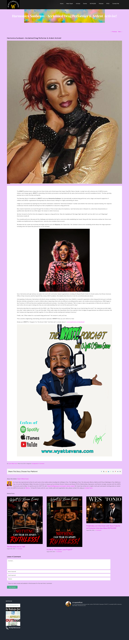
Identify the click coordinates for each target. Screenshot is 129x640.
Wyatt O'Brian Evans (12, 463)
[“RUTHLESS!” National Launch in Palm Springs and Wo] (116, 612)
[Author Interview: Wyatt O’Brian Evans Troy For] (72, 629)
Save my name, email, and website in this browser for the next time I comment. (30, 583)
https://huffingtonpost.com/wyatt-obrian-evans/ (60, 486)
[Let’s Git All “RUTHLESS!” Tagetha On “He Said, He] (87, 629)
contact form (88, 488)
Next (119, 31)
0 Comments (41, 463)
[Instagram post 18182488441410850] (102, 612)
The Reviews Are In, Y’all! (16, 547)
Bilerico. (28, 488)
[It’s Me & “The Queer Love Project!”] (64, 521)
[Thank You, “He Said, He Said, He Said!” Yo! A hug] (116, 620)
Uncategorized (35, 463)
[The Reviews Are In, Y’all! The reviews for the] (72, 620)
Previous (114, 31)
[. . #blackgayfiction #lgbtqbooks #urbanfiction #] (102, 620)
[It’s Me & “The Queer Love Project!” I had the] (87, 620)
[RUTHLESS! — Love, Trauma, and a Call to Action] (72, 612)
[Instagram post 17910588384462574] (87, 612)
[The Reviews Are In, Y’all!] (25, 520)
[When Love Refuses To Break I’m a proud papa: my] (102, 629)
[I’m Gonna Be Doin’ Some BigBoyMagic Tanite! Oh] (116, 629)
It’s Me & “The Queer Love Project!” (60, 549)
